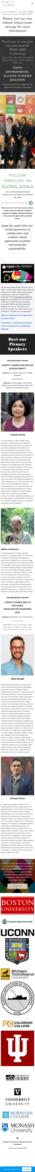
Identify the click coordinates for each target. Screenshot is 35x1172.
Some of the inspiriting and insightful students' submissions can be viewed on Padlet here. (17, 60)
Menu (32, 3)
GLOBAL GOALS (17, 186)
